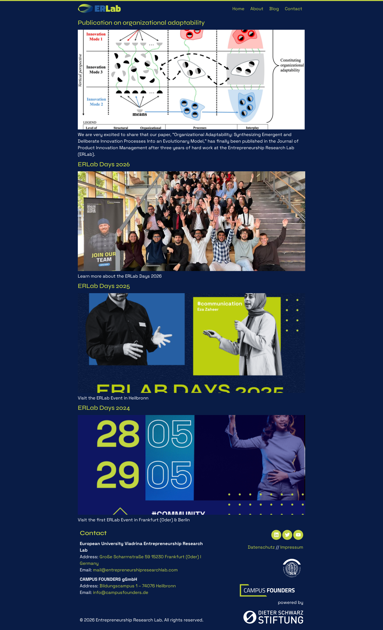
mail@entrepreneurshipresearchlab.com (135, 570)
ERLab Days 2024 (104, 408)
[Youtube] (298, 535)
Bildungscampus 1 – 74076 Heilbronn (138, 586)
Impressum (291, 547)
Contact (293, 8)
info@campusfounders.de (120, 592)
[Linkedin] (276, 535)
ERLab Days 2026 (104, 164)
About (256, 8)
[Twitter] (287, 535)
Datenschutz (261, 547)
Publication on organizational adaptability (141, 23)
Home (238, 8)
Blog (274, 8)
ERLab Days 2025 (104, 286)
